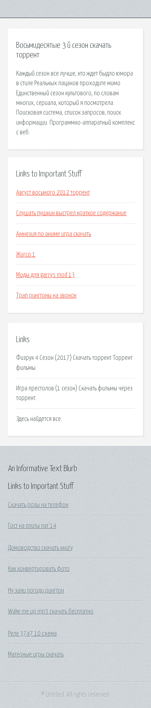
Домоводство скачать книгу (40, 548)
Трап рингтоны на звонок (46, 295)
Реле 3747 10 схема (32, 633)
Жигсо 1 (25, 254)
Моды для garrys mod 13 (45, 275)
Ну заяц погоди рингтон (36, 590)
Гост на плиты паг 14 (32, 526)
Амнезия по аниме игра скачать (53, 234)
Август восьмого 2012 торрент (53, 192)
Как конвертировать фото (39, 569)
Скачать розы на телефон (38, 505)
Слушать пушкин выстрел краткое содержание (71, 213)
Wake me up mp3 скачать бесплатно (50, 611)
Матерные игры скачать (36, 654)
